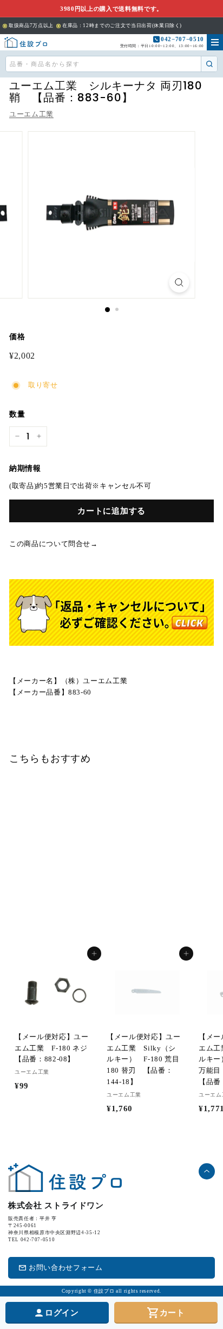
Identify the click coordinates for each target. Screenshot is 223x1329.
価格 (17, 337)
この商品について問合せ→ (53, 544)
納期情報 (25, 468)
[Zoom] (179, 283)
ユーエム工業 (31, 114)
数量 (17, 414)
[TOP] (25, 42)
